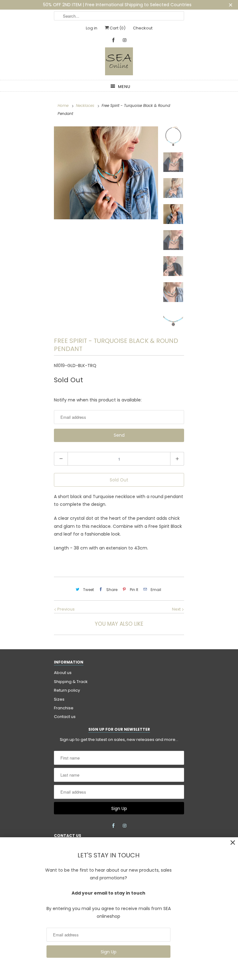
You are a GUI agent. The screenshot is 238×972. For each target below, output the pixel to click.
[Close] (233, 843)
